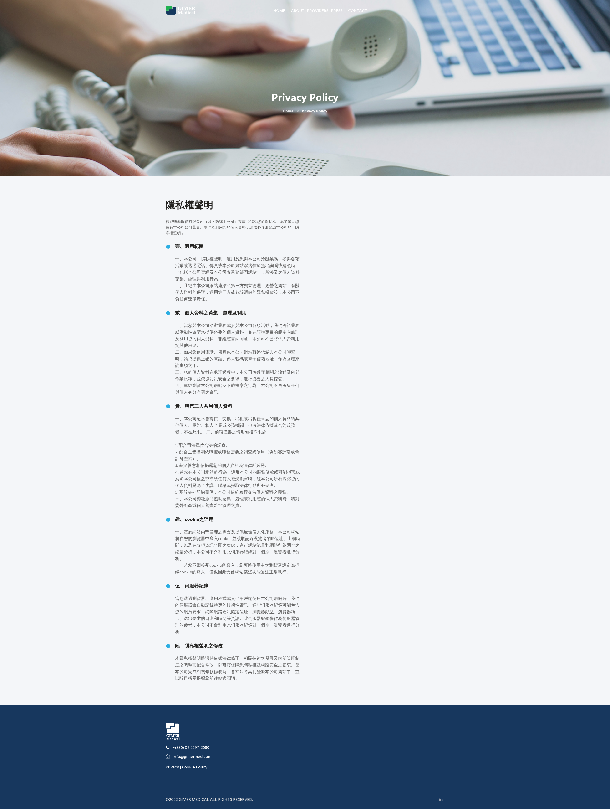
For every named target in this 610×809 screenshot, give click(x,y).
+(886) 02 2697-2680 (190, 747)
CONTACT (357, 10)
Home (288, 111)
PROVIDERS (317, 10)
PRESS (336, 10)
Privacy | (174, 767)
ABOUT (297, 10)
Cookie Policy (194, 767)
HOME (279, 10)
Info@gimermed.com (192, 756)
